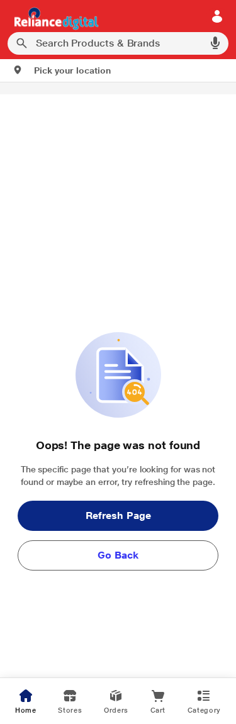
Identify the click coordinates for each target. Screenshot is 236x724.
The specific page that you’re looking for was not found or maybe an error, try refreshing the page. (118, 475)
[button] (62, 70)
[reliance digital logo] (53, 18)
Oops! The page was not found (118, 445)
